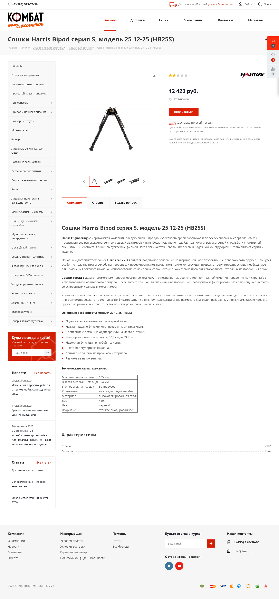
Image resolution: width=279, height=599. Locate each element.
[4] (182, 75)
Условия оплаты (71, 541)
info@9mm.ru (243, 551)
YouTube (179, 566)
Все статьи (43, 462)
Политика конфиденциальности (82, 558)
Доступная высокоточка (27, 470)
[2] (174, 75)
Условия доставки (72, 546)
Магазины (15, 552)
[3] (178, 75)
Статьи (117, 541)
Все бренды (121, 546)
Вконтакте (169, 566)
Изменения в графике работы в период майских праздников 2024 (31, 389)
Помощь (119, 533)
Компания (16, 533)
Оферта (13, 558)
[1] (171, 75)
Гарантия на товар (73, 552)
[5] (186, 75)
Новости (13, 546)
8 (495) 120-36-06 (247, 542)
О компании (16, 541)
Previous (84, 181)
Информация (71, 533)
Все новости (42, 373)
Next (144, 181)
